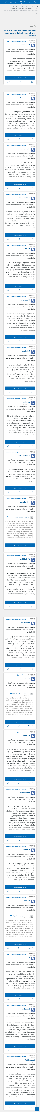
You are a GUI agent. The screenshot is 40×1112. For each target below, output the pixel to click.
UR (6, 2)
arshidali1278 (25, 559)
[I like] (31, 82)
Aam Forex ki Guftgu (20, 6)
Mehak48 (26, 402)
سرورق (32, 6)
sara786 (27, 901)
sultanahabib (25, 958)
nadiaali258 (25, 45)
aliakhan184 (25, 149)
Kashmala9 (25, 1009)
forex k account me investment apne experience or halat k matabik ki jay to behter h (20, 10)
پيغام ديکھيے (7, 516)
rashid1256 (26, 735)
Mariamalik (25, 623)
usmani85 (26, 850)
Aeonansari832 (24, 198)
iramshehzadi (25, 793)
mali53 (27, 678)
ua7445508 (26, 249)
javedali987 (25, 351)
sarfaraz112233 (24, 455)
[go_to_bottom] (37, 1109)
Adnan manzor (24, 98)
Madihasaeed (29, 1060)
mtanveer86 (25, 300)
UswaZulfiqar (25, 502)
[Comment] (19, 81)
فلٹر (31, 26)
